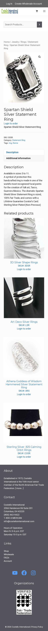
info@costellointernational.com (19, 521)
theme (15, 143)
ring (10, 143)
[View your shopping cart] (37, 11)
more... (19, 488)
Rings (23, 42)
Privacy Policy (37, 627)
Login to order (11, 123)
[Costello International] (9, 11)
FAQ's (6, 557)
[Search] (39, 25)
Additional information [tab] (18, 158)
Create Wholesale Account (28, 3)
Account (8, 561)
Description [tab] (12, 152)
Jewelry (15, 42)
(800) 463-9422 (11, 514)
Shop (6, 551)
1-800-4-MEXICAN (13, 518)
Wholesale (9, 554)
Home (7, 42)
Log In (9, 3)
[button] (39, 57)
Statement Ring (18, 140)
